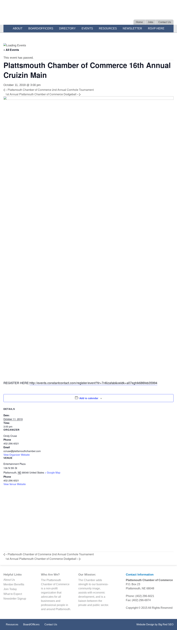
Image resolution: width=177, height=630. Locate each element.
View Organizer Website (16, 454)
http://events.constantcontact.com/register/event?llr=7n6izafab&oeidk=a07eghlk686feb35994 (93, 382)
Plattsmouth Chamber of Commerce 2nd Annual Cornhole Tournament (49, 90)
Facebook (158, 13)
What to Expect (12, 593)
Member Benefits (13, 584)
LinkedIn (152, 13)
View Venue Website (14, 484)
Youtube (170, 13)
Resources (12, 624)
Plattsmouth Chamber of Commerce (44, 12)
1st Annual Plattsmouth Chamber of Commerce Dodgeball (42, 94)
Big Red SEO (166, 624)
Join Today (10, 589)
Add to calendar (88, 398)
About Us (9, 579)
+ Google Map (52, 472)
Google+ (164, 13)
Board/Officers (31, 624)
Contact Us (50, 624)
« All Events (11, 50)
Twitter (146, 13)
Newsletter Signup (14, 598)
